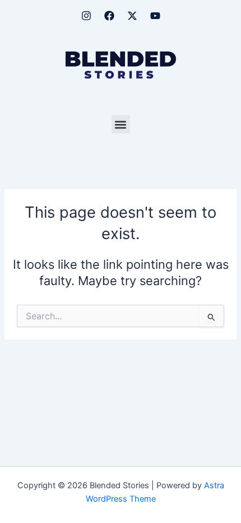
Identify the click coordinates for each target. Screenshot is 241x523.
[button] (121, 124)
